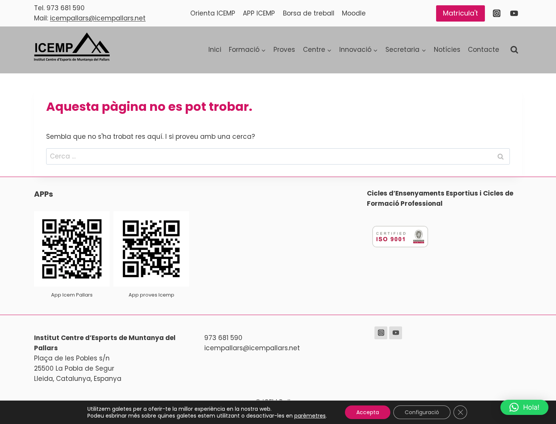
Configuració (422, 412)
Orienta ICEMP (212, 13)
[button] (524, 407)
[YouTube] (514, 13)
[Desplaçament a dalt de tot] (538, 394)
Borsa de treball (308, 13)
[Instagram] (496, 13)
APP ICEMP (259, 13)
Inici (214, 49)
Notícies (447, 49)
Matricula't (460, 13)
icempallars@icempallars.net (98, 18)
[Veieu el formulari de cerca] (514, 49)
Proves (284, 49)
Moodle (354, 13)
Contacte (483, 49)
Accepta (367, 412)
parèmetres (310, 415)
